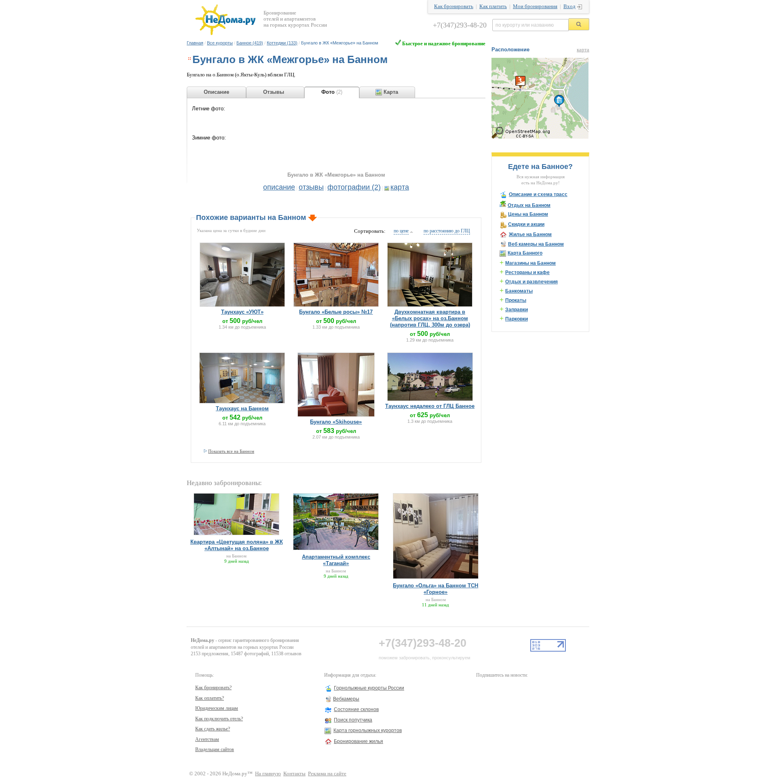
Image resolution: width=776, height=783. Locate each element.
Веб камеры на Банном (536, 244)
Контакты (294, 774)
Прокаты (515, 300)
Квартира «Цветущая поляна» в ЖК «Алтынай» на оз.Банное (236, 545)
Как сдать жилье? (212, 729)
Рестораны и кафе (527, 272)
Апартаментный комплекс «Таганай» (336, 560)
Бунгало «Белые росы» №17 (336, 312)
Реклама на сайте (327, 774)
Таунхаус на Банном (242, 408)
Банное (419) (249, 42)
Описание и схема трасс (538, 194)
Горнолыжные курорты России (369, 688)
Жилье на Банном (530, 234)
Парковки (516, 319)
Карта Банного (525, 253)
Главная (195, 42)
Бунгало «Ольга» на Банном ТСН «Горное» (435, 589)
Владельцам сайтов (214, 749)
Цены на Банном (528, 214)
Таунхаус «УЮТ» (242, 312)
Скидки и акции (526, 224)
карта (399, 187)
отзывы (311, 187)
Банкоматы (519, 291)
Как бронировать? (213, 687)
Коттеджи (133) (282, 42)
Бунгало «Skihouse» (336, 422)
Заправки (516, 309)
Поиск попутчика (353, 720)
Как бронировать (453, 6)
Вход (569, 6)
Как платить (493, 6)
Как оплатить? (209, 698)
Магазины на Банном (530, 263)
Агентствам (207, 739)
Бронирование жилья (358, 741)
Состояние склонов (356, 709)
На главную (268, 774)
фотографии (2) (354, 187)
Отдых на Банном (529, 205)
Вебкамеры (346, 699)
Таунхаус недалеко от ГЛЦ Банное (429, 406)
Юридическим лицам (216, 708)
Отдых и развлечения (531, 282)
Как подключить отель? (219, 719)
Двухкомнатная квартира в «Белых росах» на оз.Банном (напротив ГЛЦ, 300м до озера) (430, 318)
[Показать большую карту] (539, 137)
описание (279, 187)
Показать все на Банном (231, 451)
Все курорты (220, 42)
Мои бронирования (535, 6)
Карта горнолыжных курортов (367, 730)
